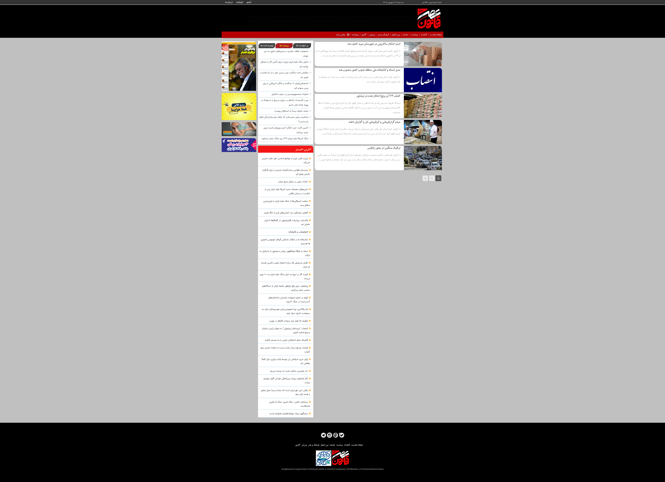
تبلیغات (239, 2)
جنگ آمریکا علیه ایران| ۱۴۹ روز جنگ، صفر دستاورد (284, 139)
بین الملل (396, 35)
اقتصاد (424, 35)
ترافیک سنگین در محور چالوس (383, 148)
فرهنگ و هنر (383, 35)
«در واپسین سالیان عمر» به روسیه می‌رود (289, 371)
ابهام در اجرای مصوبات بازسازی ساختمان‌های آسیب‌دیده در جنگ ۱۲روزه (289, 300)
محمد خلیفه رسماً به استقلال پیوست (291, 111)
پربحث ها (284, 45)
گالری (364, 35)
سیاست (414, 35)
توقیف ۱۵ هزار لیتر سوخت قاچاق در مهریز (288, 321)
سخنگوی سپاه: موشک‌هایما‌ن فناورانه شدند (288, 414)
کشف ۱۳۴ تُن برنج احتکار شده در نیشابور (378, 96)
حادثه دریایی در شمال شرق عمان (293, 182)
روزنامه (355, 35)
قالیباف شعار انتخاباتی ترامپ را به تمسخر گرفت (286, 340)
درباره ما (229, 2)
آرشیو (249, 2)
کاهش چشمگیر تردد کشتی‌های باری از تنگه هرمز (286, 213)
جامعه (406, 35)
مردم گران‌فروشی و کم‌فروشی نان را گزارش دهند (374, 122)
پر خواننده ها (302, 45)
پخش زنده (340, 35)
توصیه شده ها (266, 45)
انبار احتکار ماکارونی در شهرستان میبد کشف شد (373, 44)
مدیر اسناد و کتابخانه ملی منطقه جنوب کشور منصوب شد (369, 70)
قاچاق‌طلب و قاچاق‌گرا (298, 232)
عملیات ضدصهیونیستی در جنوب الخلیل (290, 94)
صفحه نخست (436, 35)
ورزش (372, 35)
